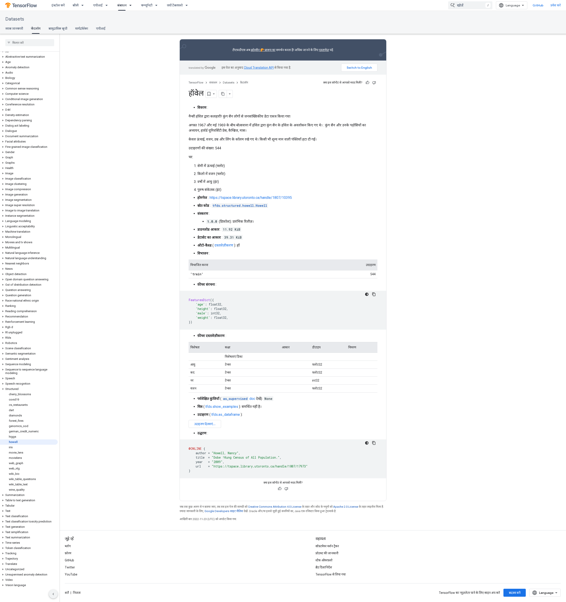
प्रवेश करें (556, 5)
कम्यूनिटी (146, 5)
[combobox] (470, 5)
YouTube (71, 574)
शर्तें (67, 592)
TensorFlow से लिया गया (331, 574)
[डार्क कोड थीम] (366, 294)
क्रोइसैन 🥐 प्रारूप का (263, 50)
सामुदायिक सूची (57, 28)
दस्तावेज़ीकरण (223, 245)
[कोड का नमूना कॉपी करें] (373, 294)
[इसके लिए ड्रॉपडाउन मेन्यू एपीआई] (108, 5)
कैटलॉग (35, 28)
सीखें (75, 5)
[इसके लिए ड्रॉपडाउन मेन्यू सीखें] (83, 5)
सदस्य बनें (514, 593)
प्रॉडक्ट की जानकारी (327, 553)
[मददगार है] (367, 82)
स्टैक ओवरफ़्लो (324, 560)
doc (239, 399)
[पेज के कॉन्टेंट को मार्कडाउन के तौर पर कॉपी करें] (223, 94)
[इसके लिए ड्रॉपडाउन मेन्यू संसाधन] (131, 5)
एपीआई (98, 5)
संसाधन (121, 5)
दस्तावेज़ (324, 50)
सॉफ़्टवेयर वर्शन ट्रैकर (327, 546)
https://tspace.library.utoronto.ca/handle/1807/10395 (251, 198)
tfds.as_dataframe (225, 414)
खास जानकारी (14, 28)
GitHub (538, 5)
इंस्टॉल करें (58, 5)
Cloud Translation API (259, 67)
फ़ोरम (68, 553)
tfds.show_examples (221, 406)
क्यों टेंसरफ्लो (175, 5)
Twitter (70, 567)
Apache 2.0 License (345, 506)
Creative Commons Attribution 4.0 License (274, 506)
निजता (77, 592)
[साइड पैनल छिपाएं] (53, 594)
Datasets (14, 19)
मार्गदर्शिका (81, 28)
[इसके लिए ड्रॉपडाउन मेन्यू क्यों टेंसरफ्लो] (188, 5)
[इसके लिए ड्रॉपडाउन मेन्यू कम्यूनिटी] (157, 5)
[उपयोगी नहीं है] (374, 82)
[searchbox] (29, 42)
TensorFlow (196, 82)
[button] (29, 56)
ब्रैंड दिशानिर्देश (324, 567)
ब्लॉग (68, 546)
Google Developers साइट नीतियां (224, 511)
